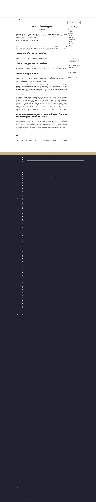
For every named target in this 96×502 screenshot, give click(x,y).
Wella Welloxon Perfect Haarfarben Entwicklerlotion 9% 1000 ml (73, 72)
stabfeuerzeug (71, 45)
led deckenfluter (71, 43)
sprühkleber (70, 41)
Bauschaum (70, 29)
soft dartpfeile (71, 49)
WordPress (28, 500)
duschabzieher (71, 53)
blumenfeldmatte (71, 39)
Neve (17, 500)
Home (18, 19)
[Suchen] (78, 19)
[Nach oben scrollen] (48, 153)
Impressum (59, 157)
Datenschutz (52, 157)
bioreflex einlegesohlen (72, 47)
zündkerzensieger (71, 56)
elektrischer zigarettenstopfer (74, 58)
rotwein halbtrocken (72, 51)
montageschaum (71, 35)
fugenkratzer (70, 37)
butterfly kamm (71, 33)
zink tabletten (70, 31)
